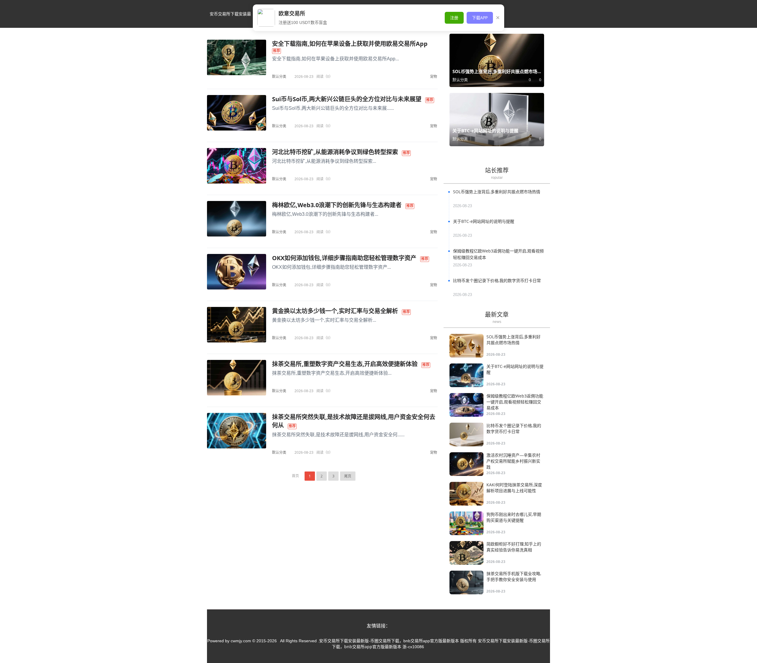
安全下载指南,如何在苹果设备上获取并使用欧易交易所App (350, 44)
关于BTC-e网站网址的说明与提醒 (483, 221)
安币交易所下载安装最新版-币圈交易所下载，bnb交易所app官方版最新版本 (230, 19)
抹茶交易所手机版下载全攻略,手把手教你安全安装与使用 (513, 576)
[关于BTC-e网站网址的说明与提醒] (466, 375)
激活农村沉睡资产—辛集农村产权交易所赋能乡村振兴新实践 (513, 461)
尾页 (347, 476)
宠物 (433, 76)
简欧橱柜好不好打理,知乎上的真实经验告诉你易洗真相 (513, 547)
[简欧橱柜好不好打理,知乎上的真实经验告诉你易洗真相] (466, 553)
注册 (454, 17)
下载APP (480, 17)
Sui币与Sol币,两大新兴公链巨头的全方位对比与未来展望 (346, 99)
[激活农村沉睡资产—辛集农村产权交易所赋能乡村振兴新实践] (466, 464)
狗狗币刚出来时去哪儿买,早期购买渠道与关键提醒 (513, 517)
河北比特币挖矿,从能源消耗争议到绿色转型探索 (335, 152)
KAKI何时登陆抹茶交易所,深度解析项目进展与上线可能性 (514, 487)
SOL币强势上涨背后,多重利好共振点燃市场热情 (496, 191)
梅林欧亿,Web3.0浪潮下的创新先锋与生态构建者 (337, 205)
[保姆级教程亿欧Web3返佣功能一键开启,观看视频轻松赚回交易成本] (466, 405)
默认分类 (279, 76)
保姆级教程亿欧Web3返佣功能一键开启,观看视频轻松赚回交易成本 (514, 402)
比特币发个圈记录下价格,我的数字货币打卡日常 (497, 280)
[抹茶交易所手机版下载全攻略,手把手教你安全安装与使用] (466, 582)
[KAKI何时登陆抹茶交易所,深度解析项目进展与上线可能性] (466, 494)
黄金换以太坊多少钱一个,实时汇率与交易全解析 (335, 311)
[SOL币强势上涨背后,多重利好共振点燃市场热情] (466, 346)
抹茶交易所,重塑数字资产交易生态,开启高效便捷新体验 (345, 364)
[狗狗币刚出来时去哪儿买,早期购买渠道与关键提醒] (466, 523)
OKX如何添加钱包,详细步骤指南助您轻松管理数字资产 (344, 258)
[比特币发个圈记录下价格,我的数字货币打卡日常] (466, 434)
